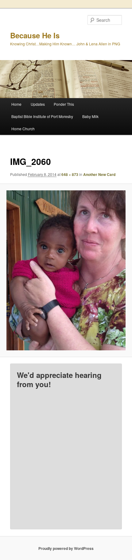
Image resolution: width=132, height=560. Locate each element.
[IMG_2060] (65, 270)
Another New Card (99, 174)
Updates (38, 104)
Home (16, 104)
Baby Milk (90, 116)
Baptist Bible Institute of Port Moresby (42, 116)
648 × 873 (69, 174)
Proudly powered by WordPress (66, 548)
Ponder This (64, 104)
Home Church (23, 128)
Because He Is (35, 35)
